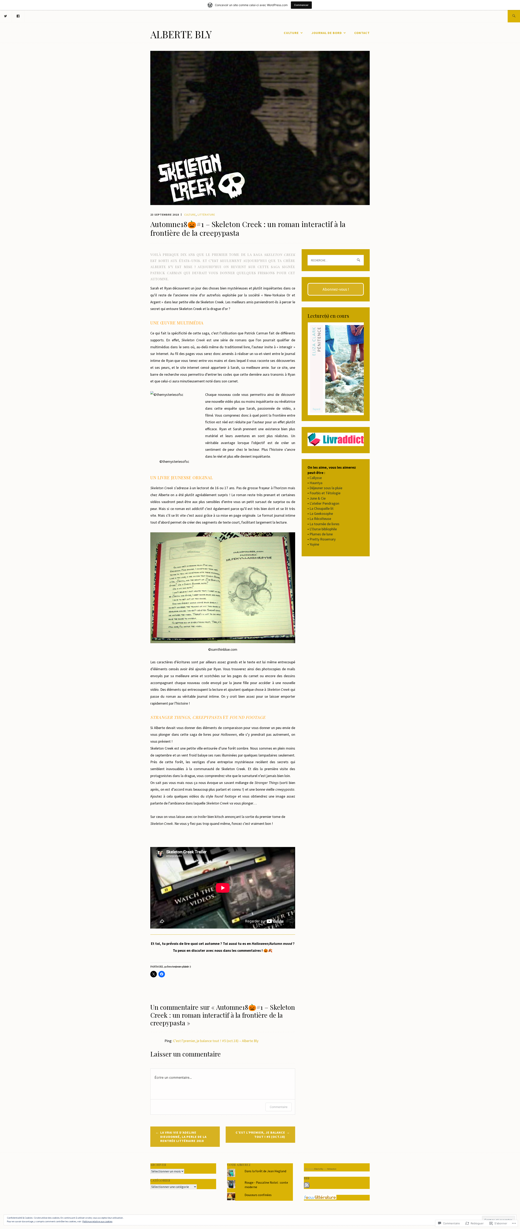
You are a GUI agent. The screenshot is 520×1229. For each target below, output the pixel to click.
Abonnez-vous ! (336, 289)
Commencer (301, 5)
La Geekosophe (321, 513)
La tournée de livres (324, 524)
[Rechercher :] (514, 16)
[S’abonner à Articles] (307, 1187)
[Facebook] (18, 16)
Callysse (316, 477)
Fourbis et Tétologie (325, 493)
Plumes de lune (321, 534)
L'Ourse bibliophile (323, 529)
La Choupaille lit (322, 508)
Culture (291, 33)
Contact (362, 33)
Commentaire (278, 1107)
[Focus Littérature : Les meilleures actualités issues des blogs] (320, 1198)
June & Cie (318, 498)
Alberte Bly (181, 34)
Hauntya (316, 482)
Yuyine (314, 544)
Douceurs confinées (258, 1195)
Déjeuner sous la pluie (326, 488)
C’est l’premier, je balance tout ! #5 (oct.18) (260, 1134)
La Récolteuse (320, 518)
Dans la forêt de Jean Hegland (265, 1171)
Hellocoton (331, 1169)
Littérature (206, 214)
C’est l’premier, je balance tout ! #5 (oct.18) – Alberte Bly (215, 1040)
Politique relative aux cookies (97, 1221)
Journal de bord (326, 33)
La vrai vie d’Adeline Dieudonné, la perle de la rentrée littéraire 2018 (183, 1136)
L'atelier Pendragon (324, 503)
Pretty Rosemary (323, 539)
